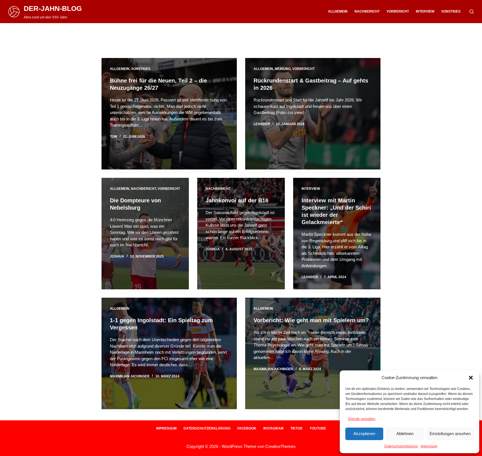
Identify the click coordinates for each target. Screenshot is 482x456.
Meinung (283, 69)
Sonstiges (451, 11)
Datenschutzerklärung (401, 446)
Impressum (429, 446)
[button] (471, 377)
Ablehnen (404, 433)
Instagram (273, 428)
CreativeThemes (280, 446)
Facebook (246, 428)
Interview (425, 11)
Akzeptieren (364, 433)
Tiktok (296, 428)
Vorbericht (398, 11)
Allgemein (338, 11)
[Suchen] (471, 11)
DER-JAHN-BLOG (53, 8)
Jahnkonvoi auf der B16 (237, 200)
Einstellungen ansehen (450, 433)
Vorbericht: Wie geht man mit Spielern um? (311, 320)
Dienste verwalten (361, 419)
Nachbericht (367, 11)
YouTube (318, 428)
